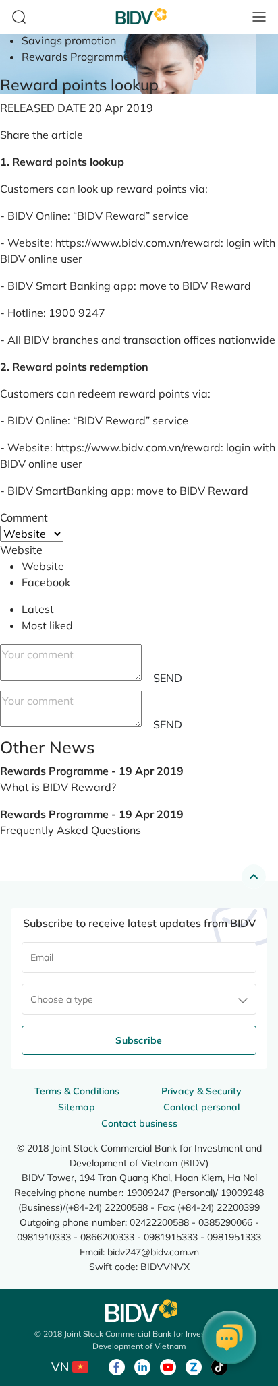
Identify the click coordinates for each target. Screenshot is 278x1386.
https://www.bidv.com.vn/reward (138, 242)
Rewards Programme (76, 56)
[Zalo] (194, 1366)
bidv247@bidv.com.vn (153, 1251)
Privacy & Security (201, 1091)
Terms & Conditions (76, 1091)
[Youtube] (168, 1366)
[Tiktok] (219, 1366)
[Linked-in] (142, 1366)
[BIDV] (139, 1311)
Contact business (139, 1123)
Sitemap (76, 1107)
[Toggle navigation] (259, 17)
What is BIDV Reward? (58, 787)
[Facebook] (117, 1366)
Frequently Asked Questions (70, 830)
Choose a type (61, 999)
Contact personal (201, 1107)
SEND (167, 678)
